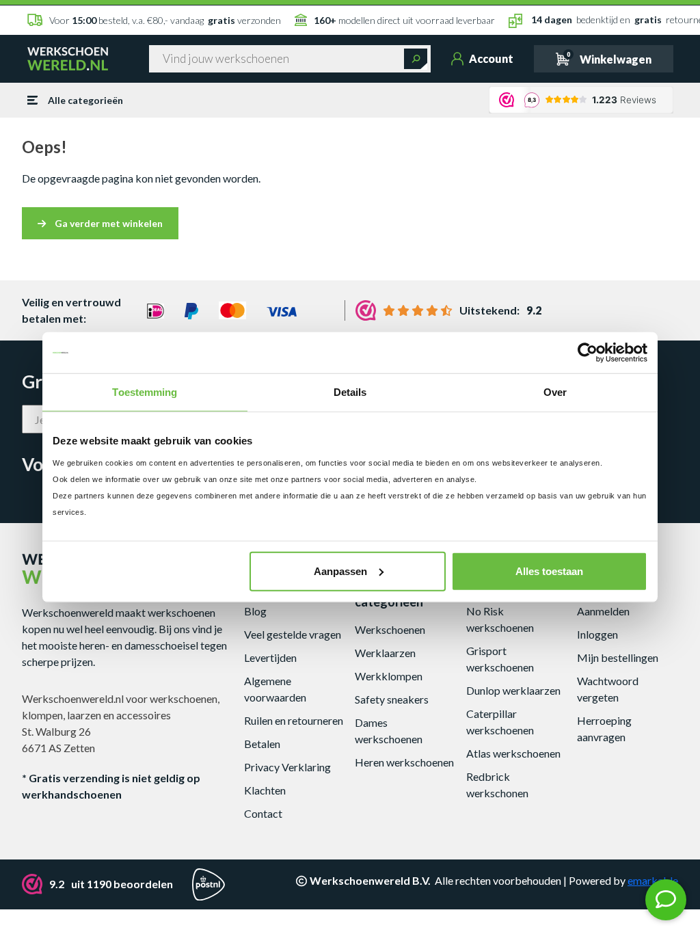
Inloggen (597, 634)
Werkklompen (388, 675)
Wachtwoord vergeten (607, 689)
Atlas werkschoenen (513, 753)
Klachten (265, 790)
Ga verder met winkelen (108, 223)
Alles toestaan (549, 570)
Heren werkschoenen (404, 762)
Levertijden (270, 657)
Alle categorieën (85, 100)
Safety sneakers (392, 699)
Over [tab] (555, 392)
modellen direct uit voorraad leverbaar (404, 20)
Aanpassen (340, 570)
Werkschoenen (390, 629)
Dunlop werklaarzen (513, 690)
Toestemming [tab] (144, 392)
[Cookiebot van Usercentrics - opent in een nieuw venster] (587, 353)
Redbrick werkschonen (497, 784)
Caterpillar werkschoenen (500, 721)
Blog (255, 610)
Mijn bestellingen (617, 657)
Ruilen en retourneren (293, 720)
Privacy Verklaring (287, 766)
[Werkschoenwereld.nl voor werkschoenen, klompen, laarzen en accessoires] (67, 57)
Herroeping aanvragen (604, 728)
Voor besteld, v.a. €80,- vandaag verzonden (165, 20)
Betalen (262, 743)
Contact (263, 813)
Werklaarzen (385, 652)
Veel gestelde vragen (292, 634)
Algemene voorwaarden (275, 689)
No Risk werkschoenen (500, 619)
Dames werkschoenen (388, 730)
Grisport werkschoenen (500, 658)
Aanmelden (603, 610)
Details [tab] (350, 392)
